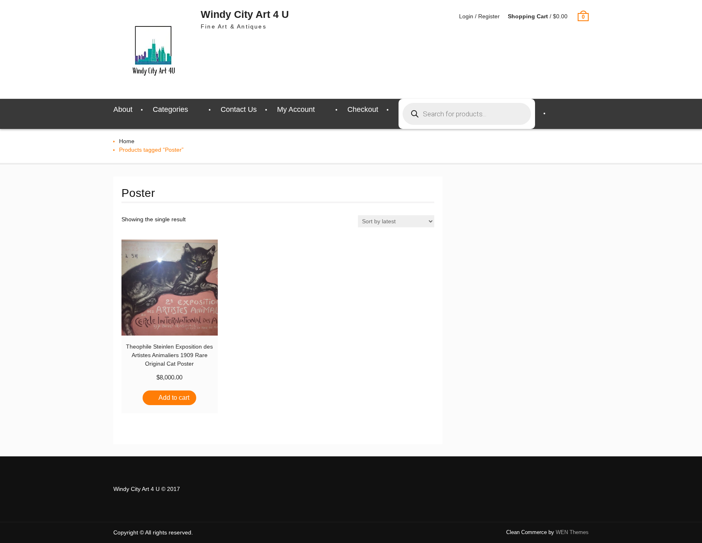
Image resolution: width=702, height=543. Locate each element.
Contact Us (239, 109)
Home (126, 141)
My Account (296, 109)
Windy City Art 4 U (245, 14)
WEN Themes (572, 532)
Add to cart (173, 397)
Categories (170, 109)
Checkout (362, 109)
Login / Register (479, 16)
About (122, 109)
